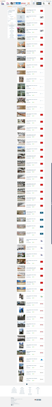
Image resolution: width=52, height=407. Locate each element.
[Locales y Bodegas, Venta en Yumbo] (21, 10)
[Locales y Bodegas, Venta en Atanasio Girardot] (21, 17)
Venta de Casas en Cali (14, 388)
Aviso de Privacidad (12, 401)
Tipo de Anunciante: (9, 20)
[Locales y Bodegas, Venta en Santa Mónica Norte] (21, 30)
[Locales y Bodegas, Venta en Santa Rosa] (21, 72)
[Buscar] (15, 8)
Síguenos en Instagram (30, 394)
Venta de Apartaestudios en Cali (14, 390)
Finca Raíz (38, 389)
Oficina (29, 388)
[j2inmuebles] (41, 213)
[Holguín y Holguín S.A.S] (18, 3)
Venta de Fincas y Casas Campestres (14, 392)
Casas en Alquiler (22, 389)
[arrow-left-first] (24, 384)
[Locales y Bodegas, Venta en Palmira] (21, 51)
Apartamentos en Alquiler (22, 388)
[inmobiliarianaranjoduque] (41, 360)
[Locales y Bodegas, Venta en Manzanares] (21, 359)
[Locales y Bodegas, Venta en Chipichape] (21, 296)
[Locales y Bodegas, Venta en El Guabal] (21, 79)
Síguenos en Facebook (30, 393)
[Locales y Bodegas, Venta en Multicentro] (21, 254)
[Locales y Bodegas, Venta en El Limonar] (21, 247)
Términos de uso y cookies (13, 402)
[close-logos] (26, 5)
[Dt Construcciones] (28, 3)
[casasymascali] (41, 241)
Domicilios (30, 390)
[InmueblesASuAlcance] (41, 297)
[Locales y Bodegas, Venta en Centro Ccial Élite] (21, 261)
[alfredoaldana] (41, 11)
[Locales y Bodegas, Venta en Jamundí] (21, 366)
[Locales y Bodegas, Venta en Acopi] (21, 219)
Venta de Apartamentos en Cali (14, 389)
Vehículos (38, 390)
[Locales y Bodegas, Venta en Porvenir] (21, 121)
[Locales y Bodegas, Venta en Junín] (21, 324)
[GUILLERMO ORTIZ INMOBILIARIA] (23, 3)
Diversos (38, 392)
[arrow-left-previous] (25, 384)
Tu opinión (51, 203)
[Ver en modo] (40, 6)
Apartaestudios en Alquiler (22, 390)
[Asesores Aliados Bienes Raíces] (33, 3)
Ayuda (29, 392)
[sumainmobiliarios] (41, 304)
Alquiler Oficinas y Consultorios (22, 392)
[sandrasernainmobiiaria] (41, 73)
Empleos (38, 391)
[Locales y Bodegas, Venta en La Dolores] (21, 289)
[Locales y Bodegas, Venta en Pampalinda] (21, 379)
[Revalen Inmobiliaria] (38, 3)
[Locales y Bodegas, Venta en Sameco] (21, 275)
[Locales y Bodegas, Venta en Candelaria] (21, 114)
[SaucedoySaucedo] (41, 366)
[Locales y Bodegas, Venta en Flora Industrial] (21, 303)
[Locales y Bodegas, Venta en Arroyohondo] (21, 23)
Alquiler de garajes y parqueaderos (22, 393)
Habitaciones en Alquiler (22, 391)
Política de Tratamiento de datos (13, 400)
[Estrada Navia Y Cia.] (7, 3)
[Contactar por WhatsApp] (32, 12)
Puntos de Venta (30, 389)
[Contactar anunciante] (33, 12)
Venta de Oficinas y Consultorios (14, 391)
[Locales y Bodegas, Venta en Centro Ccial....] (21, 86)
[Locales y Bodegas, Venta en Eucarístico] (21, 345)
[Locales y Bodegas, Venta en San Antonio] (21, 338)
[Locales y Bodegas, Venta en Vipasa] (21, 373)
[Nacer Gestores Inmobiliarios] (44, 3)
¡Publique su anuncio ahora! (38, 388)
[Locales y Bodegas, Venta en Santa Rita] (21, 331)
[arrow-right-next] (35, 384)
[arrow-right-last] (37, 384)
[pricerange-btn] (14, 17)
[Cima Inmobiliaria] (49, 3)
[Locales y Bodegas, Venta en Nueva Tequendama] (21, 352)
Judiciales (38, 393)
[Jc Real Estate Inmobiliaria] (2, 3)
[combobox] (12, 8)
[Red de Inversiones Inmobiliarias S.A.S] (13, 3)
